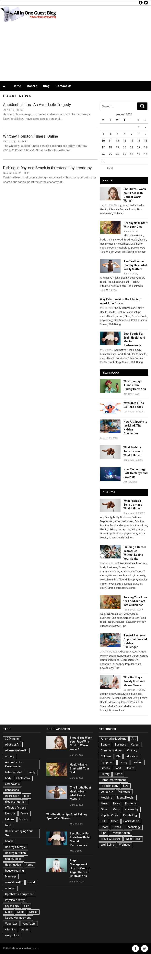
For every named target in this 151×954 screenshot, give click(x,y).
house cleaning (14, 870)
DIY (136, 659)
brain (103, 354)
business (105, 617)
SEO (140, 702)
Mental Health (108, 579)
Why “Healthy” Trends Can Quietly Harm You (134, 385)
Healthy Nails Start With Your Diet (79, 768)
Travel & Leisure (111, 838)
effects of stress (124, 521)
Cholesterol (23, 778)
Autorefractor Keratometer (13, 764)
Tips (139, 209)
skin (26, 905)
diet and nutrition (15, 801)
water (24, 929)
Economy (105, 663)
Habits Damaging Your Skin (19, 833)
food (127, 239)
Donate (32, 86)
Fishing (23, 819)
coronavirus (12, 784)
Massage (11, 876)
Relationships (122, 320)
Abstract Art (107, 613)
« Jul (110, 167)
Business (125, 517)
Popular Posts (128, 209)
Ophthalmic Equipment (19, 894)
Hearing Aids (13, 864)
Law (125, 785)
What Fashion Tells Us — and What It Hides (132, 451)
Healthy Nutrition (15, 852)
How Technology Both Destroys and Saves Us (135, 473)
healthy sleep (118, 285)
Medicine (106, 797)
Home (17, 86)
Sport (139, 583)
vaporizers (29, 923)
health (140, 205)
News (116, 803)
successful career (126, 587)
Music (104, 803)
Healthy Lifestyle (109, 209)
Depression (128, 307)
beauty (133, 277)
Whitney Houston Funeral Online (30, 136)
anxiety (142, 563)
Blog (46, 86)
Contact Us (63, 86)
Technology (133, 827)
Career (122, 567)
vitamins (10, 929)
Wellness (118, 213)
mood (119, 316)
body (118, 205)
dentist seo (12, 789)
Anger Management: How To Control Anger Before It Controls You (80, 868)
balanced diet (13, 772)
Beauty (125, 277)
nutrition (10, 888)
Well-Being (106, 213)
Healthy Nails (107, 243)
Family (140, 307)
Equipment (107, 762)
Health (132, 205)
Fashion (139, 521)
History (112, 529)
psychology (137, 247)
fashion (104, 525)
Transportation (120, 832)
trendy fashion (125, 537)
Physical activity (15, 900)
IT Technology (109, 785)
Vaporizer (11, 923)
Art (101, 517)
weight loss (12, 935)
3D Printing (12, 738)
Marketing (114, 702)
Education (126, 571)
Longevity (131, 529)
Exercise (10, 813)
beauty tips (123, 693)
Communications (109, 571)
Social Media (107, 706)
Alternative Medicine (113, 738)
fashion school (138, 525)
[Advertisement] (75, 50)
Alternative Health (133, 235)
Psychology (123, 247)
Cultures (136, 517)
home (29, 864)
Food (120, 239)
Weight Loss (113, 251)
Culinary (111, 239)
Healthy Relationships (129, 312)
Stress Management (18, 917)
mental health (123, 243)
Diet (26, 795)
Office (120, 579)
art (116, 613)
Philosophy (131, 579)
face (124, 205)
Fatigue (9, 819)
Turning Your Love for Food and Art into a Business (135, 601)
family (25, 813)
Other (127, 316)
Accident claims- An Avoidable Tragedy (37, 104)
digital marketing (129, 697)
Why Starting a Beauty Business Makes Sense (134, 681)
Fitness (112, 575)
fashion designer (119, 525)
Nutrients (137, 243)
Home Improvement (113, 779)
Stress (103, 324)
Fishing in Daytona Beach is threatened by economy (47, 167)
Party (116, 809)
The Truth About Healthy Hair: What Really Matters (135, 265)
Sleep (8, 911)
